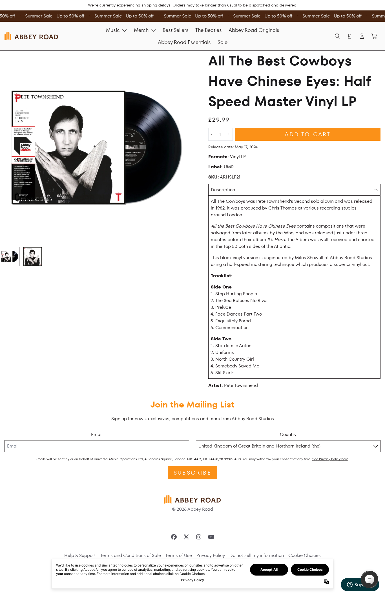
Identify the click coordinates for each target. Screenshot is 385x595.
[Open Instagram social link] (199, 537)
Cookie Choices (304, 555)
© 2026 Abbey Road (192, 509)
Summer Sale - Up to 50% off (53, 16)
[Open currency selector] (349, 36)
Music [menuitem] (113, 30)
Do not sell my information (256, 555)
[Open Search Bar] (337, 36)
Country (288, 434)
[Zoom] (96, 147)
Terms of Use (178, 555)
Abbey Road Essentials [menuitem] (184, 42)
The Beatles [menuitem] (208, 30)
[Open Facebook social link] (174, 537)
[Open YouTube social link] (211, 537)
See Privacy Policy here (330, 459)
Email (97, 434)
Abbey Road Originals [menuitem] (254, 30)
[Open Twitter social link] (186, 537)
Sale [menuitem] (222, 42)
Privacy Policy (210, 555)
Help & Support (80, 555)
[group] (9, 256)
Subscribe (192, 473)
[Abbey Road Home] (31, 36)
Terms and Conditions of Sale (130, 555)
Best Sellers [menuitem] (176, 30)
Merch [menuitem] (141, 30)
